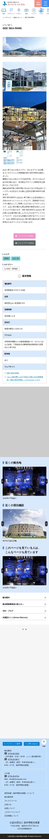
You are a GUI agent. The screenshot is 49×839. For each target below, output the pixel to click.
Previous (2, 481)
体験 (26, 13)
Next (46, 481)
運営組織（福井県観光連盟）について (19, 793)
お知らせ (7, 804)
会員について (9, 808)
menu (45, 5)
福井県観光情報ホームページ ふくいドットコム (14, 4)
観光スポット (18, 17)
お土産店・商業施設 (11, 269)
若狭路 (6, 258)
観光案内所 (8, 797)
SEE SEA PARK (13, 373)
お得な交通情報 (38, 3)
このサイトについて (12, 812)
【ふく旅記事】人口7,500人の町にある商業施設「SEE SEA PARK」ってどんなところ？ (25, 378)
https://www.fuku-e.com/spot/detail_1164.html (24, 483)
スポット (18, 13)
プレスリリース (10, 801)
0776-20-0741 (13, 776)
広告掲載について (11, 816)
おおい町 (16, 258)
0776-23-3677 (13, 759)
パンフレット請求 (13, 744)
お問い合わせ (32, 744)
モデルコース (11, 13)
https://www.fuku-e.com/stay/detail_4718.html (24, 525)
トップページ (7, 17)
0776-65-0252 (13, 754)
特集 (4, 13)
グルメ (41, 13)
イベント (33, 13)
